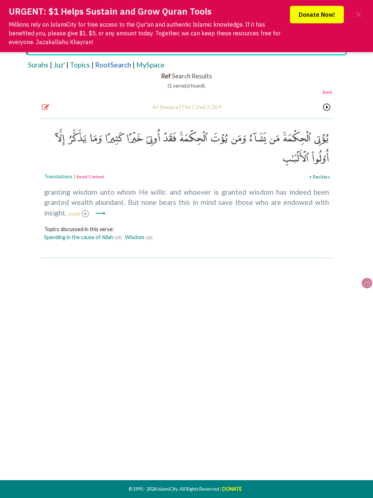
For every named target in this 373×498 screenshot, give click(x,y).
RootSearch (113, 65)
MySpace (150, 65)
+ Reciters (319, 177)
